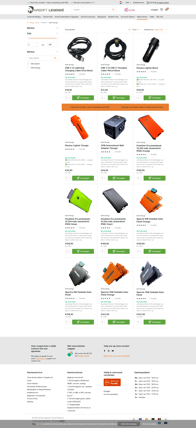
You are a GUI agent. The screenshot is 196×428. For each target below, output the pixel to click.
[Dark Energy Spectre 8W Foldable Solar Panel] (79, 273)
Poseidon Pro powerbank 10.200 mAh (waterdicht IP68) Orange (149, 148)
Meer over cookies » (150, 424)
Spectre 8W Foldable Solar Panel (78, 293)
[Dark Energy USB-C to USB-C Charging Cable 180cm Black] (115, 49)
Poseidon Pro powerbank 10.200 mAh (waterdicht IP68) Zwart (113, 221)
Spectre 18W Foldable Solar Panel (150, 293)
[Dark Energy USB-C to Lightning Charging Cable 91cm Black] (79, 49)
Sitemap (30, 402)
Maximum (52, 44)
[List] (130, 29)
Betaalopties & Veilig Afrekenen (39, 389)
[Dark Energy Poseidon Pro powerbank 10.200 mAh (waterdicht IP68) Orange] (151, 127)
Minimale (32, 44)
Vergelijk (82, 74)
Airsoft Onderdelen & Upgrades (67, 17)
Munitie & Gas (113, 17)
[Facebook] (104, 351)
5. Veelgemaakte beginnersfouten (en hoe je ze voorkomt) (78, 408)
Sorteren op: (148, 30)
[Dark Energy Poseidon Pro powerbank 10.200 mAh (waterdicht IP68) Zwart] (115, 200)
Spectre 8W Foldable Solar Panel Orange (150, 220)
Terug (31, 22)
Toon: (134, 30)
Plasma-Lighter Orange (76, 145)
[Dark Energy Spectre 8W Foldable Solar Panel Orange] (151, 200)
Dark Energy (35, 68)
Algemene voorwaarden (36, 396)
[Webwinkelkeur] (129, 9)
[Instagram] (109, 351)
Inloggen (107, 391)
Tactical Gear (48, 17)
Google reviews (163, 3)
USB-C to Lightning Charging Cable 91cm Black (79, 69)
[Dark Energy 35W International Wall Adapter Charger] (115, 127)
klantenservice (40, 358)
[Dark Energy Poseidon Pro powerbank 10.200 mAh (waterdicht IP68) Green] (79, 200)
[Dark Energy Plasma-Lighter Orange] (79, 127)
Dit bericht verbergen (129, 424)
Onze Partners (32, 383)
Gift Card (159, 17)
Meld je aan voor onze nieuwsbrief (117, 356)
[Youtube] (113, 351)
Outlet (152, 17)
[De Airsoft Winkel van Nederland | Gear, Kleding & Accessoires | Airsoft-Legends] (45, 9)
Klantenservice (138, 3)
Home (37, 22)
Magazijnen (102, 17)
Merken (44, 22)
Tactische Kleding (33, 17)
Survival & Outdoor (128, 17)
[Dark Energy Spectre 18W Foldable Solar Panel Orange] (115, 273)
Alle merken (35, 64)
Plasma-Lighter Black (147, 68)
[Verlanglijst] (161, 9)
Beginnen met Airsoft (75, 377)
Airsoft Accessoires (88, 17)
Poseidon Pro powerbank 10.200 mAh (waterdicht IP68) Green (77, 221)
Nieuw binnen (142, 17)
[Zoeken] (113, 10)
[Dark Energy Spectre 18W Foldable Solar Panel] (151, 274)
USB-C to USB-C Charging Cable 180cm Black (114, 69)
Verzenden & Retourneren (37, 386)
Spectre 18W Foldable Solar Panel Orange (114, 293)
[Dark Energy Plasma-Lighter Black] (151, 49)
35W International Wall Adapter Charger (112, 146)
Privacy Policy (32, 399)
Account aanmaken (111, 394)
